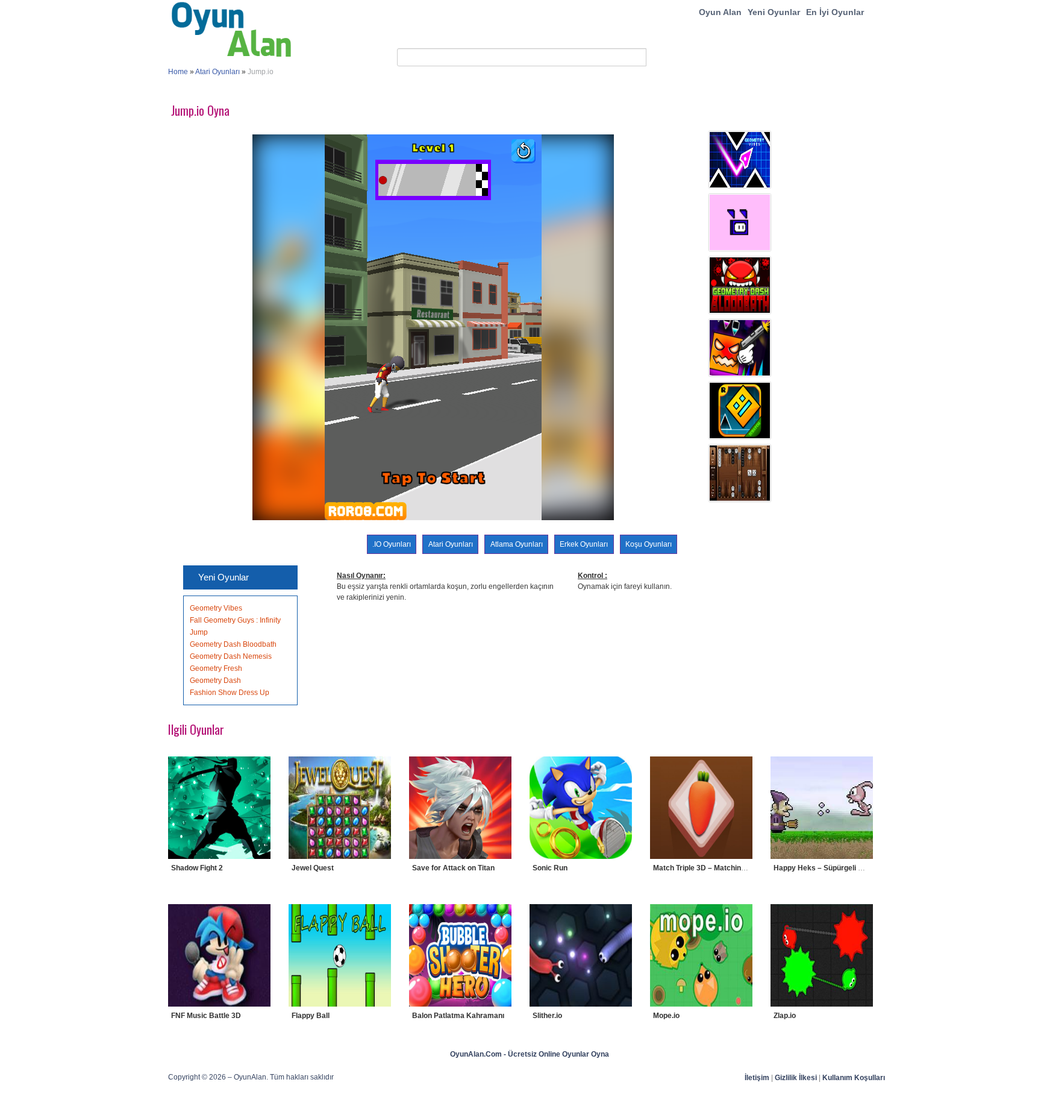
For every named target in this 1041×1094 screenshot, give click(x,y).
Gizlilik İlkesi (796, 1078)
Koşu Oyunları (648, 544)
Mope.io (666, 1015)
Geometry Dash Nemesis (231, 656)
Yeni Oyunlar (774, 12)
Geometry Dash (215, 680)
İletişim (757, 1078)
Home (178, 72)
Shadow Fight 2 (197, 868)
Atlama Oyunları (516, 544)
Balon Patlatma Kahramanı (458, 1015)
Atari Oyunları (217, 72)
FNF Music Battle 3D (206, 1015)
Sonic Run (550, 868)
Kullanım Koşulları (853, 1078)
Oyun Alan (720, 12)
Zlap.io (785, 1015)
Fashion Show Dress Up (229, 692)
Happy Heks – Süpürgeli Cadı (824, 868)
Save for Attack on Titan (453, 868)
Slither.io (547, 1015)
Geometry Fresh (216, 668)
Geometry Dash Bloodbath (233, 644)
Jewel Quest (313, 868)
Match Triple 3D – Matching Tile (706, 868)
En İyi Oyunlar (835, 12)
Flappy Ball (311, 1015)
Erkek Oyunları (584, 544)
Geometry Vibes (216, 608)
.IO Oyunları (391, 544)
